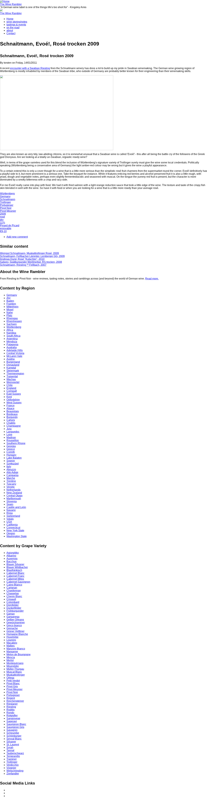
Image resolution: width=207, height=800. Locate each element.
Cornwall (11, 391)
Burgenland (13, 362)
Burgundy (12, 417)
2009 (3, 213)
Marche (10, 478)
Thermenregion (15, 373)
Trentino (11, 481)
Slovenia (11, 501)
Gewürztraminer (15, 622)
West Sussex (14, 402)
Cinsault (11, 599)
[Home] (5, 1)
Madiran (11, 437)
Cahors (10, 420)
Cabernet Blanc (15, 573)
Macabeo (11, 642)
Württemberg (7, 193)
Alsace (10, 408)
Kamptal (11, 367)
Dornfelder (12, 605)
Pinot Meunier (8, 211)
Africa (9, 330)
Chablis (10, 423)
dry (2, 219)
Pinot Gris (12, 686)
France (10, 405)
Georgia (11, 446)
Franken (11, 303)
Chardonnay (13, 590)
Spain (9, 504)
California (12, 524)
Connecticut (13, 527)
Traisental (12, 376)
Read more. (152, 278)
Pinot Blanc (13, 683)
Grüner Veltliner (15, 631)
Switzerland (13, 516)
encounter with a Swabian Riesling (30, 68)
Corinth (10, 452)
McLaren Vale (14, 356)
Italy (8, 466)
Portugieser (6, 205)
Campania (12, 475)
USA (9, 521)
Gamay (10, 613)
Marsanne (12, 651)
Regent (10, 698)
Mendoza (11, 341)
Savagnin (11, 730)
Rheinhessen (14, 321)
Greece (10, 449)
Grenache (12, 628)
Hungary (11, 455)
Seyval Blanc (14, 738)
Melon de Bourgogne (18, 654)
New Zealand (14, 492)
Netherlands (13, 489)
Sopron (10, 460)
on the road (12, 27)
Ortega (10, 677)
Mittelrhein (12, 306)
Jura (8, 428)
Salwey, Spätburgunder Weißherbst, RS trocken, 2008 (31, 262)
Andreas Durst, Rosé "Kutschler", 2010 (22, 259)
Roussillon (12, 440)
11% (2, 222)
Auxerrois (11, 558)
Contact (10, 33)
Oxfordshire (13, 399)
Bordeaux (12, 414)
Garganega (12, 616)
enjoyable (5, 228)
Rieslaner (12, 703)
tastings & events (16, 24)
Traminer (11, 759)
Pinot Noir (5, 208)
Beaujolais (12, 411)
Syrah (9, 747)
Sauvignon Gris (15, 727)
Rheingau (12, 318)
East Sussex (13, 393)
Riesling (11, 706)
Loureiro (11, 640)
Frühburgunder (15, 610)
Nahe (9, 312)
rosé (2, 216)
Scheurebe (12, 733)
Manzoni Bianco (15, 648)
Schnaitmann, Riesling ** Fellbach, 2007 (23, 264)
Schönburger (13, 735)
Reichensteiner (15, 701)
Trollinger (5, 202)
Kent (9, 396)
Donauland (12, 364)
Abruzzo (11, 469)
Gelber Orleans (15, 619)
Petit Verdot (13, 680)
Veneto (10, 486)
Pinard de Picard (9, 225)
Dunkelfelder (13, 608)
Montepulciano (14, 663)
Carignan (11, 587)
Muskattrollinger (15, 674)
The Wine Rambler (11, 4)
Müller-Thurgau (15, 669)
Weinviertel (12, 382)
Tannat (10, 750)
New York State (15, 530)
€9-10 (3, 231)
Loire (9, 434)
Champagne (13, 425)
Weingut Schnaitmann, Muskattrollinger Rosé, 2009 (29, 253)
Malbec (10, 645)
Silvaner (11, 741)
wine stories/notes (16, 21)
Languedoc (12, 431)
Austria (10, 359)
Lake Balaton (14, 457)
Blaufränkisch (14, 570)
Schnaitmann (7, 199)
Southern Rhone (15, 443)
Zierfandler (12, 773)
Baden (10, 300)
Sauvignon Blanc (16, 724)
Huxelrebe (12, 637)
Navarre (11, 510)
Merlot (10, 660)
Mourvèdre (12, 666)
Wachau (11, 379)
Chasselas (12, 593)
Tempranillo (13, 756)
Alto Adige (12, 472)
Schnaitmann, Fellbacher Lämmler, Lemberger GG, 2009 (32, 256)
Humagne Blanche (17, 634)
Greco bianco (14, 625)
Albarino (11, 555)
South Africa (13, 335)
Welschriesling (14, 770)
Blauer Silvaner (15, 564)
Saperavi (11, 721)
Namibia (11, 332)
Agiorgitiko (12, 552)
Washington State (16, 536)
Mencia (10, 657)
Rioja (9, 513)
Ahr (8, 298)
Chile (9, 385)
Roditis (10, 709)
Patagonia (12, 344)
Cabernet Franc (15, 576)
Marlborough (13, 498)
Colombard (12, 602)
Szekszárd (12, 463)
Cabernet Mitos (15, 579)
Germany (5, 196)
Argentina (12, 338)
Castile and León (16, 507)
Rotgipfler (12, 715)
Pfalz (9, 315)
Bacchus (11, 561)
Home (9, 18)
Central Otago (14, 495)
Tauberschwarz (15, 753)
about (9, 30)
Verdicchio (12, 765)
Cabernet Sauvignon (18, 581)
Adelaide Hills (14, 350)
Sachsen (11, 324)
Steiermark (12, 370)
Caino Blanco (14, 584)
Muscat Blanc (14, 672)
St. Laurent (12, 744)
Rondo (10, 712)
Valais (10, 518)
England (11, 388)
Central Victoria (15, 353)
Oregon (10, 533)
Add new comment (17, 236)
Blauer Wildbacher (17, 567)
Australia (11, 347)
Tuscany (11, 484)
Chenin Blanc (14, 596)
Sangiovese (13, 718)
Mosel (9, 309)
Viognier (11, 767)
